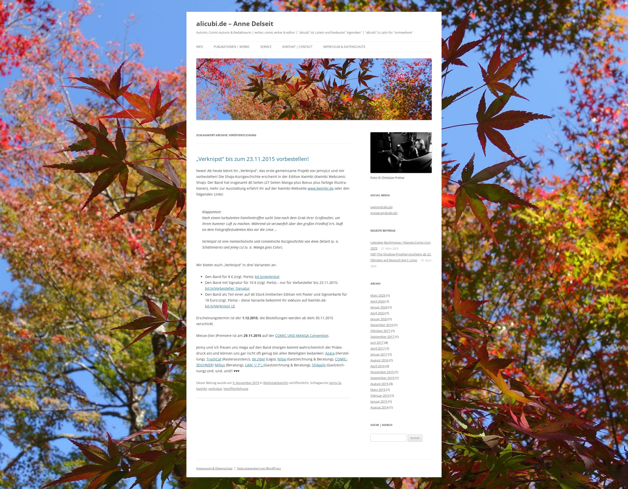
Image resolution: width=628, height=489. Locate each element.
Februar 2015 (380, 395)
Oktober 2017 (380, 331)
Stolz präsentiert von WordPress (259, 468)
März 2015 (377, 389)
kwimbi (201, 388)
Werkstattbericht (275, 383)
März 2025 (377, 295)
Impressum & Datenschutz (344, 47)
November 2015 (382, 372)
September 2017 (382, 336)
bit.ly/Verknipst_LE (220, 306)
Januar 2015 (378, 401)
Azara (330, 353)
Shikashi (319, 365)
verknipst (215, 388)
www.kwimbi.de (321, 188)
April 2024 (377, 301)
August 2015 (379, 384)
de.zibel (258, 359)
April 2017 (377, 348)
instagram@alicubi (383, 213)
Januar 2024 (378, 307)
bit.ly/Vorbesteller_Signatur (227, 288)
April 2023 (377, 313)
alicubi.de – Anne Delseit (234, 23)
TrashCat (214, 359)
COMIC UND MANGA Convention (301, 335)
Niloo (281, 359)
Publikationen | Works (231, 47)
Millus (220, 365)
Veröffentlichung (235, 388)
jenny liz (335, 383)
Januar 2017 (378, 354)
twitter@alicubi (381, 207)
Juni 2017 (376, 342)
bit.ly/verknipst (267, 276)
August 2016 (379, 360)
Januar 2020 (378, 319)
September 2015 (382, 378)
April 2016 (377, 366)
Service (266, 47)
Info (199, 47)
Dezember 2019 (381, 325)
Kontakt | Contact (297, 47)
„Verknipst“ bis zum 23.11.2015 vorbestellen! (252, 158)
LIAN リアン (254, 365)
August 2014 (379, 407)
